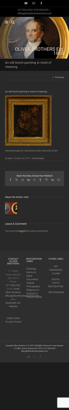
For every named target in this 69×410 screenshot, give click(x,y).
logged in (23, 231)
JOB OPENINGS (56, 292)
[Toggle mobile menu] (7, 22)
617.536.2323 (13, 285)
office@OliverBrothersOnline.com (35, 13)
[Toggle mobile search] (12, 22)
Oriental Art (32, 293)
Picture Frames (34, 297)
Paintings (31, 268)
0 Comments (38, 158)
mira (10, 158)
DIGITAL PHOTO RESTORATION (55, 283)
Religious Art (32, 290)
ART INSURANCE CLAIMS (55, 270)
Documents (32, 279)
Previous (59, 77)
